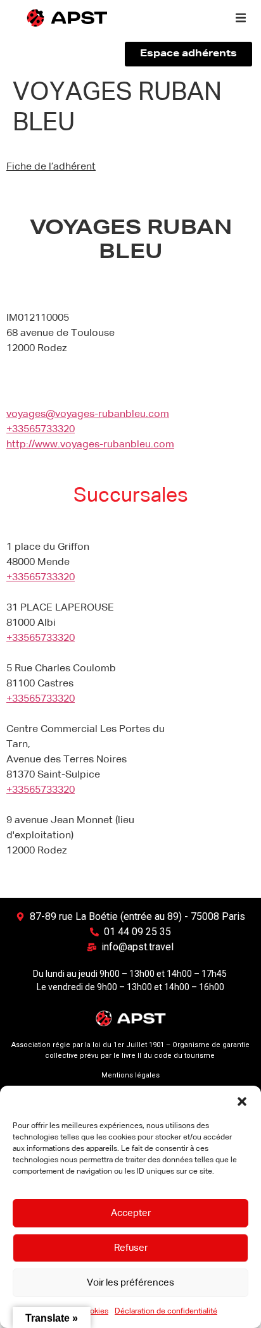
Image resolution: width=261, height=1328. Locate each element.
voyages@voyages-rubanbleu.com (87, 414)
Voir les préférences (130, 1283)
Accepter (131, 1213)
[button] (242, 1101)
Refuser (131, 1248)
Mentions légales (130, 1075)
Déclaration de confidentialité (166, 1311)
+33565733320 (40, 430)
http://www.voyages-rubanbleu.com (90, 445)
